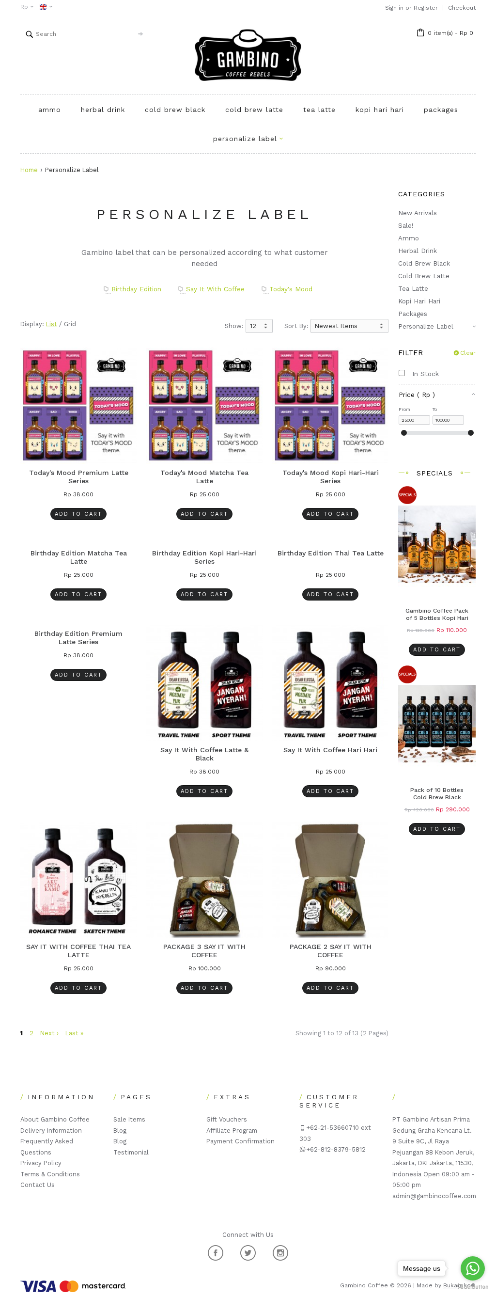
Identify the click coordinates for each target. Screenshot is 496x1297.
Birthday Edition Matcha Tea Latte (79, 557)
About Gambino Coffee (55, 1119)
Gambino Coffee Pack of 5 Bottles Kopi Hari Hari (436, 618)
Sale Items (129, 1119)
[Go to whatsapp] (473, 1268)
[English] (43, 7)
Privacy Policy (41, 1163)
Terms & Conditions (50, 1174)
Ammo (49, 109)
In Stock (422, 374)
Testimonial (131, 1152)
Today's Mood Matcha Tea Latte (204, 477)
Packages (441, 109)
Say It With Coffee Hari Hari (330, 750)
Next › (49, 1033)
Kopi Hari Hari (380, 109)
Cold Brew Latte (254, 109)
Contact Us (37, 1184)
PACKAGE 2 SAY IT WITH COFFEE (331, 951)
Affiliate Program (231, 1130)
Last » (74, 1033)
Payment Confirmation (240, 1141)
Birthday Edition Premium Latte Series (78, 638)
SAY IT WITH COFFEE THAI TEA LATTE (78, 951)
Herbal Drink (103, 109)
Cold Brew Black (175, 109)
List (51, 324)
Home (29, 170)
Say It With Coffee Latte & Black (204, 754)
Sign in (394, 7)
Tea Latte (319, 109)
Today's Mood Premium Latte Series (78, 477)
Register (426, 7)
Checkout (462, 7)
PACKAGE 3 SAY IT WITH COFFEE (204, 951)
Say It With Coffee (215, 289)
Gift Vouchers (226, 1119)
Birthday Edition (136, 289)
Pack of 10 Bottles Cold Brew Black (437, 794)
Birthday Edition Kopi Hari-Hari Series (204, 557)
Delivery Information (51, 1130)
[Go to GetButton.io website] (472, 1287)
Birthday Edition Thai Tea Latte (331, 553)
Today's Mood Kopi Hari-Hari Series (330, 477)
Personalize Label (425, 326)
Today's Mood (290, 289)
